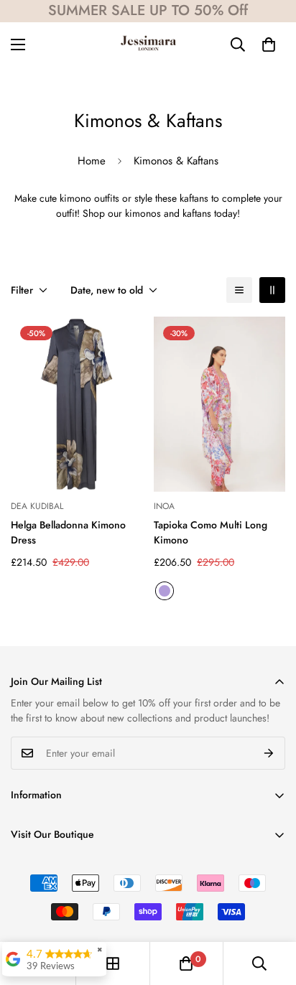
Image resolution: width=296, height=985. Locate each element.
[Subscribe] (269, 753)
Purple (164, 590)
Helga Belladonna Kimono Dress (68, 532)
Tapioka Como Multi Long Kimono (210, 532)
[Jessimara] (148, 44)
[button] (268, 44)
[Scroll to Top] (270, 909)
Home (92, 161)
